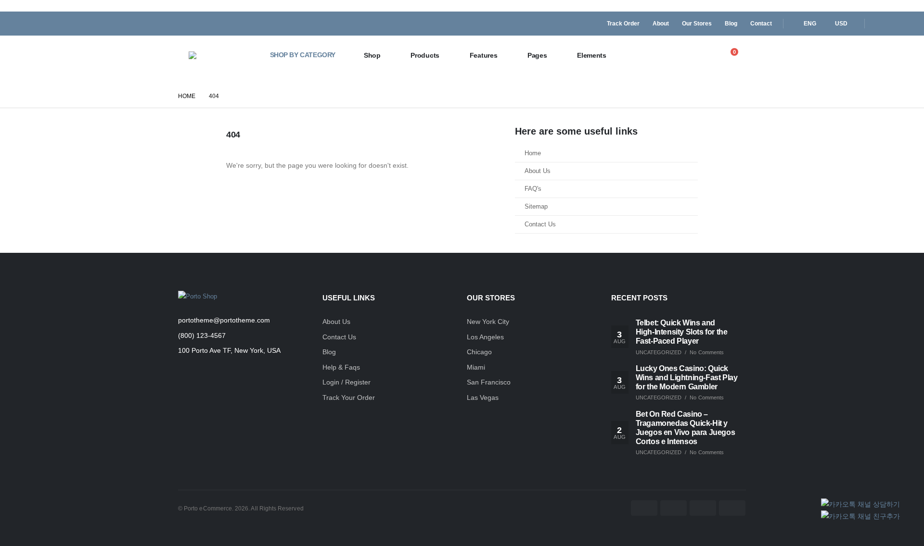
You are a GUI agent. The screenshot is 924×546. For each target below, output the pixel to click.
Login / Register (346, 382)
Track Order (623, 23)
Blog (731, 23)
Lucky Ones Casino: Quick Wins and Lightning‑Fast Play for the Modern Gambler (687, 377)
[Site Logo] (220, 55)
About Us (538, 171)
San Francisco (489, 382)
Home (533, 153)
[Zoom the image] (197, 296)
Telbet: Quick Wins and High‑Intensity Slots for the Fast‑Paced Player (682, 332)
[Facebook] (877, 23)
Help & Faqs (341, 367)
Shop (372, 55)
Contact (761, 23)
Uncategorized (659, 352)
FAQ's (533, 189)
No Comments (707, 352)
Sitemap (536, 206)
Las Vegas (483, 397)
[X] (893, 23)
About (661, 23)
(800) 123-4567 (202, 335)
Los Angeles (485, 337)
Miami (476, 367)
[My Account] (708, 56)
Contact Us (540, 224)
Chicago (479, 352)
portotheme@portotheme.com (224, 320)
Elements (591, 55)
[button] (687, 56)
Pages (537, 55)
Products (425, 55)
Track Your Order (348, 397)
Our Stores (697, 23)
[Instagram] (910, 23)
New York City (488, 321)
